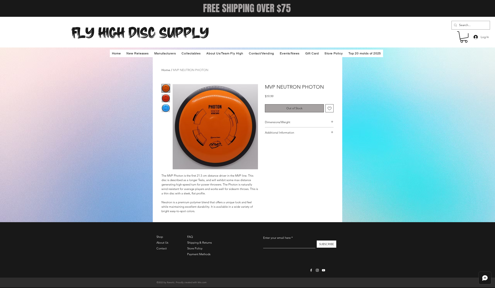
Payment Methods (199, 254)
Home (165, 70)
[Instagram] (317, 270)
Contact (161, 248)
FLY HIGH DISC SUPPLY (140, 31)
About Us (162, 242)
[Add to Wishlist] (329, 108)
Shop (159, 237)
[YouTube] (323, 270)
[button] (464, 37)
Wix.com (202, 282)
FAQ (190, 237)
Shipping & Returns (199, 242)
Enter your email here (277, 237)
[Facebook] (311, 270)
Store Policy (194, 248)
